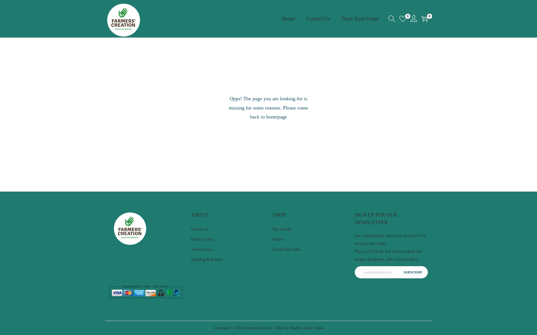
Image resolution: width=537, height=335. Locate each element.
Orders (278, 239)
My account (282, 229)
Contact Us (199, 229)
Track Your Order (287, 249)
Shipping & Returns (207, 259)
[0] (402, 18)
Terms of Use (201, 249)
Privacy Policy (202, 239)
